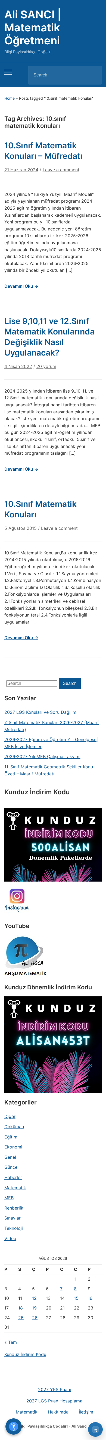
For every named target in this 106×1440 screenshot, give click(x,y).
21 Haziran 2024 (21, 169)
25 (21, 1317)
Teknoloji (13, 1228)
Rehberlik (13, 1208)
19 (34, 1308)
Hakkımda (58, 1412)
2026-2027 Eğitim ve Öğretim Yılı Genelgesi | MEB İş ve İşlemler (51, 743)
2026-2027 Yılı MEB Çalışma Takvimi (42, 756)
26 (35, 1317)
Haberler (13, 1177)
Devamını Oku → (21, 286)
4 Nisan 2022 (18, 366)
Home (9, 98)
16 (90, 1298)
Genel (10, 1157)
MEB (9, 1197)
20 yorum (46, 368)
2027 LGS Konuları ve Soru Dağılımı (40, 712)
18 (20, 1308)
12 (34, 1298)
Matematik (15, 1187)
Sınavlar (12, 1218)
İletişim (86, 1412)
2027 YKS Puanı (54, 1389)
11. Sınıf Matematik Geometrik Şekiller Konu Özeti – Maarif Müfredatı (48, 770)
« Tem (10, 1342)
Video (10, 1238)
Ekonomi (13, 1147)
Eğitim (10, 1137)
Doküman (14, 1126)
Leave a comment (61, 169)
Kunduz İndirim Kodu (25, 1354)
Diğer (9, 1116)
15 (76, 1298)
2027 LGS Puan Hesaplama (54, 1401)
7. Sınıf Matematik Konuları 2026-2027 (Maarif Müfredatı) (51, 726)
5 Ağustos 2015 (20, 528)
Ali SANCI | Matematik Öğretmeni (32, 27)
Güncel (11, 1167)
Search (93, 75)
